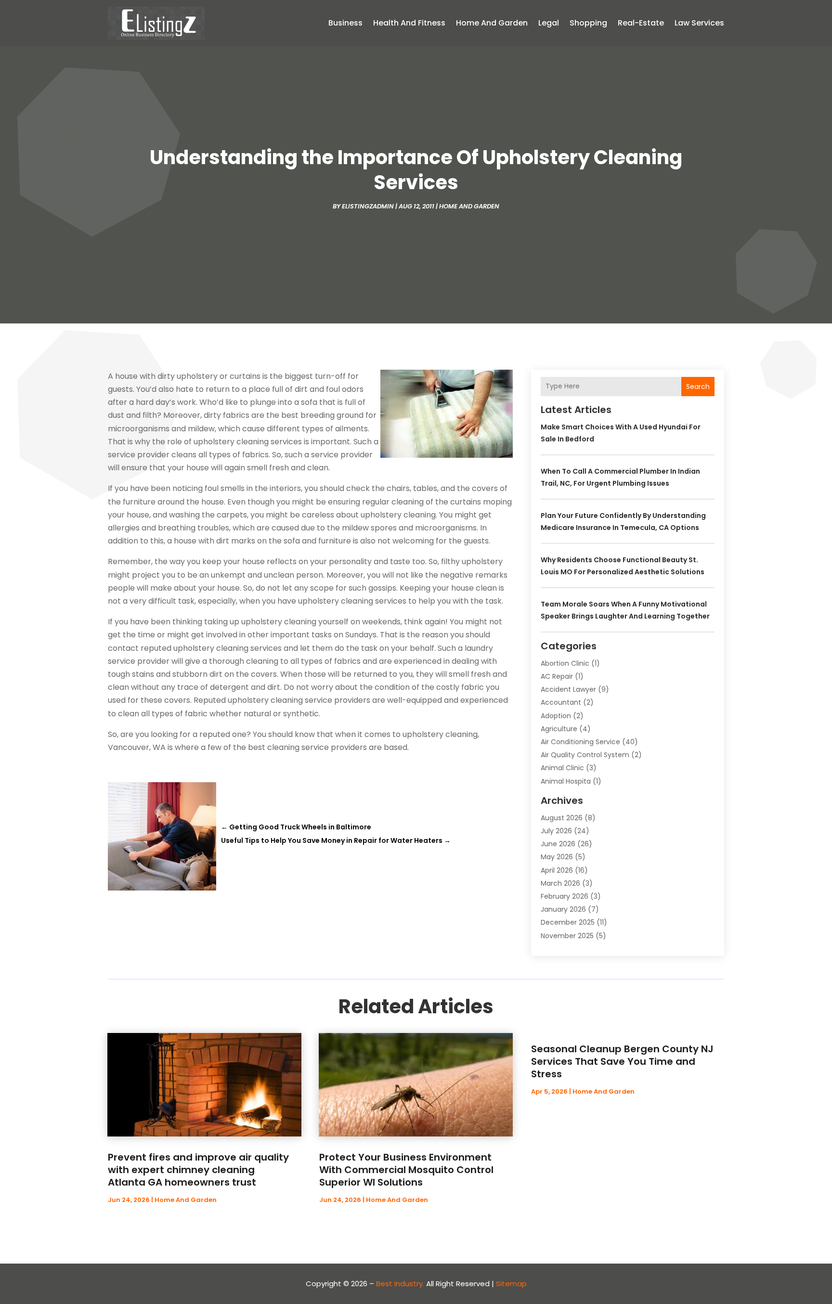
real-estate (641, 22)
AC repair (557, 676)
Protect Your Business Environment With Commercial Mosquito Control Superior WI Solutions (406, 1169)
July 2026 (556, 831)
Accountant (561, 702)
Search (698, 386)
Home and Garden (492, 22)
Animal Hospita (566, 781)
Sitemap (511, 1283)
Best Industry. (400, 1283)
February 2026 (564, 896)
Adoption (556, 716)
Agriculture (559, 729)
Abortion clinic (565, 663)
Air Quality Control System (585, 755)
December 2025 (568, 922)
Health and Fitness (409, 22)
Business (345, 22)
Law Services (699, 22)
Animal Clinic (562, 768)
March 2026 (560, 883)
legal (548, 22)
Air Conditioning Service (580, 742)
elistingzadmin (368, 206)
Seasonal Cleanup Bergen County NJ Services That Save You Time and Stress (622, 1061)
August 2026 (562, 818)
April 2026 (557, 870)
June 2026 (558, 844)
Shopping (588, 22)
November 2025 (567, 936)
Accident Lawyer (568, 689)
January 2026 (563, 909)
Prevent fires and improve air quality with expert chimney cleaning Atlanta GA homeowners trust (198, 1169)
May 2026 (557, 857)
